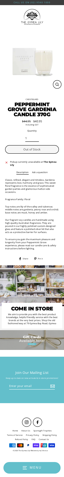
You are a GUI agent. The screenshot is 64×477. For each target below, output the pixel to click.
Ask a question (40, 172)
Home (15, 430)
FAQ (33, 439)
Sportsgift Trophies (42, 430)
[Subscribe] (52, 386)
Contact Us (44, 439)
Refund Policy (21, 439)
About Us (25, 430)
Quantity (32, 130)
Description (22, 172)
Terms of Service (15, 435)
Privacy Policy (32, 435)
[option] (32, 340)
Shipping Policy (49, 435)
